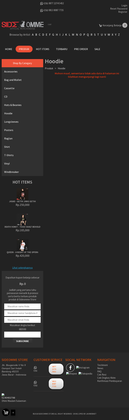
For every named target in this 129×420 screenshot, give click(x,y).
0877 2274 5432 (56, 3)
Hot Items (42, 49)
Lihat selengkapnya (22, 267)
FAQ (99, 371)
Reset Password (118, 8)
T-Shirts (9, 155)
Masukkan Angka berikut (22, 325)
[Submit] (93, 24)
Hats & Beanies (13, 105)
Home (8, 49)
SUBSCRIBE (22, 341)
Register (122, 11)
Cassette (9, 88)
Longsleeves (11, 121)
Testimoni (102, 365)
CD (5, 96)
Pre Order (81, 49)
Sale (97, 49)
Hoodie (8, 113)
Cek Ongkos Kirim (106, 377)
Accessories (10, 71)
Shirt (7, 146)
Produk (24, 49)
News (100, 368)
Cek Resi (101, 374)
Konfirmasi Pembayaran (109, 381)
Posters (8, 130)
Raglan (8, 138)
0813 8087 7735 (56, 10)
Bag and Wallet (13, 79)
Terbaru (61, 49)
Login (124, 5)
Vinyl (7, 163)
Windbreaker (11, 172)
